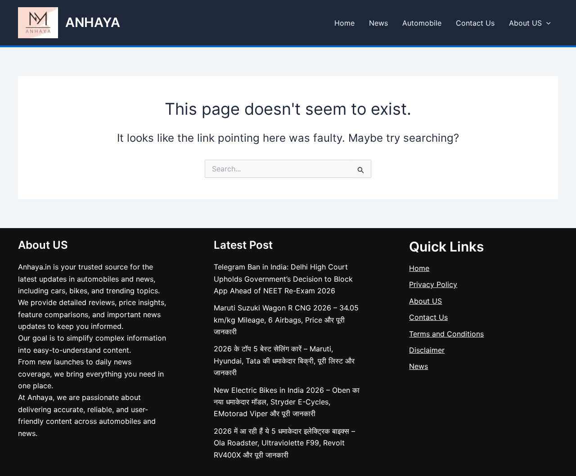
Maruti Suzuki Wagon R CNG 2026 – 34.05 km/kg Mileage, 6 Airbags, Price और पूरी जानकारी (286, 319)
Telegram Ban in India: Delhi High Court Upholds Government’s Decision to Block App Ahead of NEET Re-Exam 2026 (283, 278)
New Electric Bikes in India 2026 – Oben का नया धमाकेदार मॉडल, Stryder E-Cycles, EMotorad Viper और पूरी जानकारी (287, 402)
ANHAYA (92, 22)
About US (525, 22)
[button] (546, 23)
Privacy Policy (433, 284)
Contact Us (475, 22)
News (378, 22)
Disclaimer (427, 350)
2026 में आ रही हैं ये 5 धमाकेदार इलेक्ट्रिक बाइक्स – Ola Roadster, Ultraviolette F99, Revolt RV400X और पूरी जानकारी (284, 443)
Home (344, 22)
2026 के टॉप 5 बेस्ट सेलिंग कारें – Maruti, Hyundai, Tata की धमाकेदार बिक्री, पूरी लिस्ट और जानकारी (284, 360)
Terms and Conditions (446, 333)
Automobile (421, 22)
